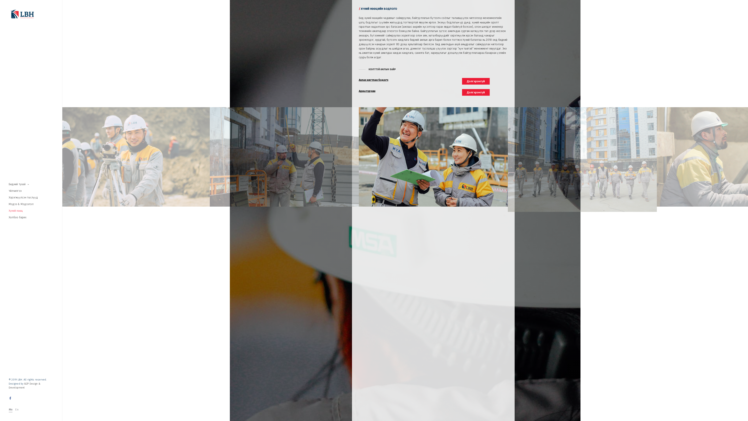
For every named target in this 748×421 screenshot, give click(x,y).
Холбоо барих (17, 217)
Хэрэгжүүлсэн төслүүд (23, 197)
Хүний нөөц (16, 210)
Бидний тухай (17, 184)
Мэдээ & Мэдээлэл (21, 204)
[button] (377, 69)
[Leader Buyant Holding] (22, 14)
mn (10, 409)
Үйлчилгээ (15, 191)
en (16, 409)
